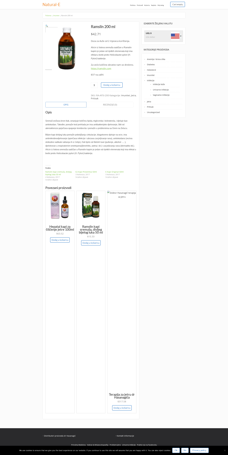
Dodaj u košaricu (111, 84)
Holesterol (151, 70)
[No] (224, 450)
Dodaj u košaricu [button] (59, 239)
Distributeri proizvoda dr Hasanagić (60, 436)
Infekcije (150, 80)
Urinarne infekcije (161, 89)
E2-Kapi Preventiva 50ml (86, 172)
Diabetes (151, 64)
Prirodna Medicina (78, 445)
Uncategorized (153, 112)
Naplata (153, 5)
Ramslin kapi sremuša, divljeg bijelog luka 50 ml (58, 173)
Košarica (147, 5)
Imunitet (56, 15)
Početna (133, 5)
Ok (176, 450)
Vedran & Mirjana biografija (97, 445)
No (185, 450)
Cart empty (177, 4)
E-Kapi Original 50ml (114, 172)
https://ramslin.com (101, 68)
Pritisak (94, 98)
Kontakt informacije (125, 436)
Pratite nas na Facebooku (147, 445)
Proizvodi (140, 5)
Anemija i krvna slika (156, 59)
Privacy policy (199, 450)
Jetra (133, 95)
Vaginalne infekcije (161, 95)
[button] (46, 25)
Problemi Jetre (115, 445)
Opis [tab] (65, 104)
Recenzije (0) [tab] (110, 104)
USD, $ (148, 33)
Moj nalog (161, 5)
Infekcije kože (159, 84)
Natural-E (51, 4)
